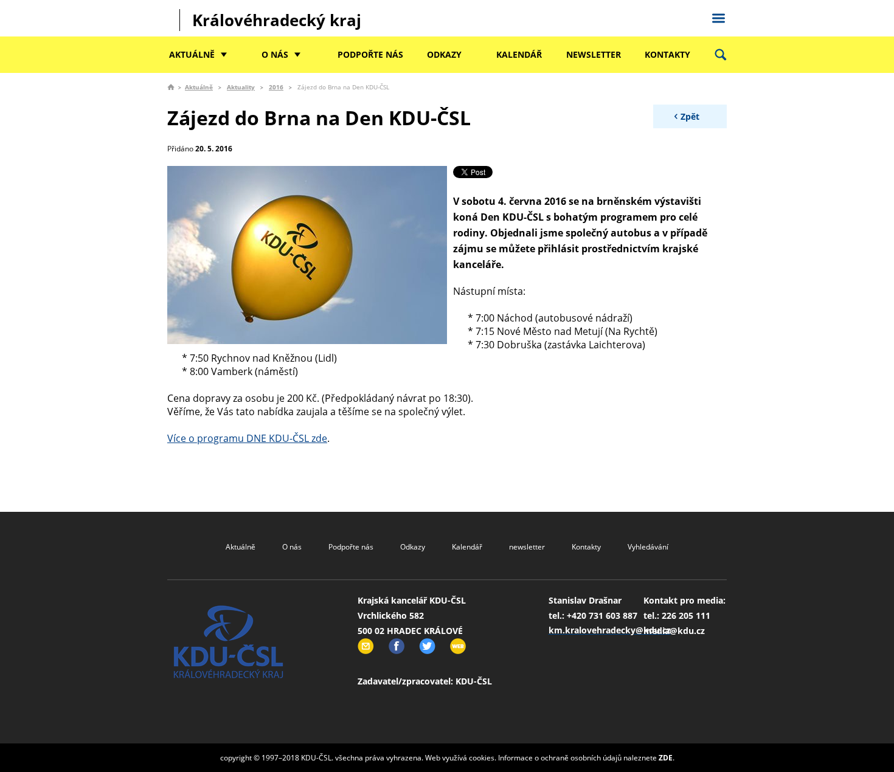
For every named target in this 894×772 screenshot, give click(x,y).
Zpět (690, 116)
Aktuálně (192, 54)
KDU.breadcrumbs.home (171, 87)
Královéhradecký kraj (276, 20)
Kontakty (667, 54)
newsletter (593, 54)
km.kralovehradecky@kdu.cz (610, 630)
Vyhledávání (648, 547)
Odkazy (444, 54)
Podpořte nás (370, 54)
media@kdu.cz (674, 630)
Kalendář (519, 54)
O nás (275, 54)
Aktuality (241, 87)
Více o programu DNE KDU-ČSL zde (247, 438)
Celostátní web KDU (718, 16)
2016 (276, 87)
